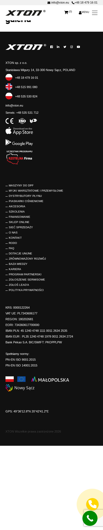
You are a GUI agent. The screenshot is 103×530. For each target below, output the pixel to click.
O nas (13, 232)
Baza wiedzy (18, 263)
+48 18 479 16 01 (86, 2)
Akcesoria (17, 206)
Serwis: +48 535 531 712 (21, 112)
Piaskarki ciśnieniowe (26, 201)
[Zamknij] (97, 438)
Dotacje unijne (20, 253)
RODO (13, 242)
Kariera (15, 269)
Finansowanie (19, 216)
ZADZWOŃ (77, 477)
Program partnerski (25, 274)
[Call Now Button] (90, 518)
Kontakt (15, 237)
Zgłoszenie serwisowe (27, 279)
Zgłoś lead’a (19, 284)
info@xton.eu (60, 2)
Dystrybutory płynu (25, 195)
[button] (92, 504)
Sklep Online (19, 222)
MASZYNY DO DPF (21, 185)
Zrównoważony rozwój (27, 258)
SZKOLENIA (17, 211)
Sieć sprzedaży (21, 227)
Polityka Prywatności (26, 290)
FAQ (11, 248)
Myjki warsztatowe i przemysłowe (36, 190)
